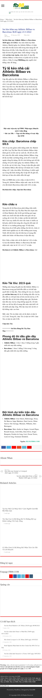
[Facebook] (15, 576)
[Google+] (11, 576)
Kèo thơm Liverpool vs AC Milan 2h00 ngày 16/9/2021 (21, 639)
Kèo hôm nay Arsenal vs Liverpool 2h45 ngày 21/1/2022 (16, 471)
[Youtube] (27, 576)
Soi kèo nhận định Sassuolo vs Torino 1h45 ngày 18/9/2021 (22, 653)
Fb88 (22, 678)
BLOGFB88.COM (33, 441)
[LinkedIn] (23, 576)
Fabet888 (32, 690)
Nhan (5, 35)
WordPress (17, 690)
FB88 (22, 128)
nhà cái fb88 (8, 680)
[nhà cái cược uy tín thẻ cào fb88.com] (21, 12)
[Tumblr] (31, 576)
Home (2, 19)
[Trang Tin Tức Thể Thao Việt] (21, 5)
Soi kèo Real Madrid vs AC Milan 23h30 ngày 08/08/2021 (22, 625)
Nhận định (9, 19)
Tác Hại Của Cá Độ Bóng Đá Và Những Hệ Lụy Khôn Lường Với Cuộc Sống (19, 520)
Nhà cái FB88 (36, 680)
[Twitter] (19, 576)
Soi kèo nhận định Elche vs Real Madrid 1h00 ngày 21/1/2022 (27, 476)
